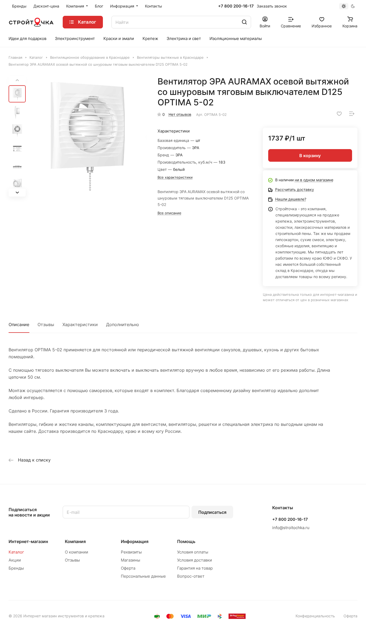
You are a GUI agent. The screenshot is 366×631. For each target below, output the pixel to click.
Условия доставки (194, 560)
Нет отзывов (180, 114)
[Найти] (244, 22)
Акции (15, 560)
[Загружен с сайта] (88, 136)
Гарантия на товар (195, 568)
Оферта (128, 568)
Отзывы (46, 324)
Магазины (130, 560)
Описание (19, 324)
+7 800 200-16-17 (236, 6)
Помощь (186, 541)
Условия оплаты (192, 552)
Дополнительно (122, 324)
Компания (75, 541)
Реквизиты (131, 552)
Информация (134, 541)
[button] (17, 192)
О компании (76, 552)
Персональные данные (143, 576)
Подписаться (212, 512)
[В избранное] (339, 113)
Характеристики (80, 324)
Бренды (16, 568)
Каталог (16, 552)
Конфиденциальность (315, 616)
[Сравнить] (351, 113)
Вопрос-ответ (190, 576)
